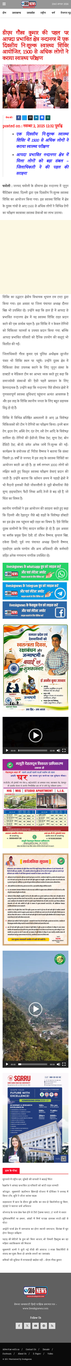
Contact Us (31, 1349)
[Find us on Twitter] (27, 1326)
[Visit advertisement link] (35, 25)
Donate (46, 1349)
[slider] (32, 750)
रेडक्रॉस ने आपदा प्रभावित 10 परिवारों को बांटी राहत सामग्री (31, 1186)
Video (50, 1354)
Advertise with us (11, 1349)
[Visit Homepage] (28, 4)
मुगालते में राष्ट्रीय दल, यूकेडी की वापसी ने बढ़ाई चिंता (27, 1180)
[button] (35, 735)
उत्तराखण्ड (16, 13)
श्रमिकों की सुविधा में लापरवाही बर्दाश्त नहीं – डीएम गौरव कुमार (32, 1260)
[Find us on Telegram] (43, 1326)
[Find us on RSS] (52, 1326)
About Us (22, 1354)
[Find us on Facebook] (19, 1326)
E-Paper (37, 1354)
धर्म (53, 13)
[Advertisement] (35, 257)
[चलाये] (7, 750)
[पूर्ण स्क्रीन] (64, 750)
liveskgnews (27, 1359)
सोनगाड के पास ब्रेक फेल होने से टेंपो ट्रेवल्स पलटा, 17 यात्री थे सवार (34, 1213)
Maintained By (15, 1359)
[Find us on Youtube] (35, 1326)
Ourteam (7, 1354)
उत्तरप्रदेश (31, 13)
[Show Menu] (4, 4)
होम (4, 13)
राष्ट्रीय (43, 13)
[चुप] (58, 750)
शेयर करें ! (9, 117)
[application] (35, 735)
